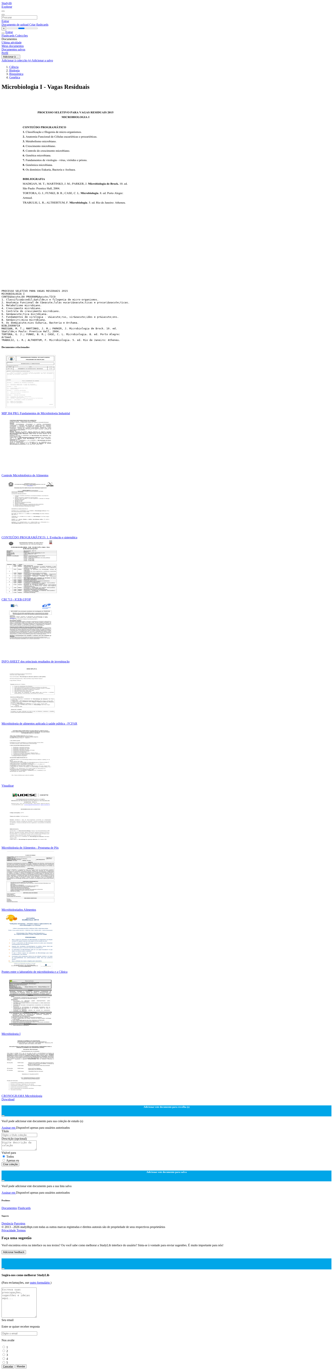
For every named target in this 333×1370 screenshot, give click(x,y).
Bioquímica (16, 74)
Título (5, 1131)
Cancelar (8, 1366)
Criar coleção (10, 1164)
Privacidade (9, 1230)
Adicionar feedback (13, 1252)
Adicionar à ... (11, 56)
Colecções (21, 35)
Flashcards (8, 35)
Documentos (9, 1208)
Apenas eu (12, 1160)
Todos (10, 1156)
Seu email (7, 1320)
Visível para (9, 1152)
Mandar (21, 1366)
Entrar (5, 21)
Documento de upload (15, 24)
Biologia (14, 70)
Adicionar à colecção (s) (17, 60)
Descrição (14, 1138)
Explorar (7, 6)
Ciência (13, 67)
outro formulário (40, 1282)
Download (8, 1099)
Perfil (5, 53)
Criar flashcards (38, 24)
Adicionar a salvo (42, 60)
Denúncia (7, 1223)
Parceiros (19, 1223)
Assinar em (9, 1127)
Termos (21, 1230)
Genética (14, 77)
